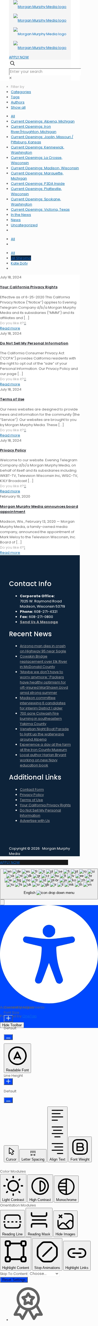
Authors (17, 102)
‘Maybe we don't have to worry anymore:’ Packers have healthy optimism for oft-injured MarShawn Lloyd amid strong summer (44, 682)
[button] (2, 902)
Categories (21, 91)
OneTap (29, 1016)
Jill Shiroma (21, 258)
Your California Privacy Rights (28, 287)
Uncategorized (24, 225)
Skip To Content (14, 1273)
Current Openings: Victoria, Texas (40, 209)
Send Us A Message (39, 622)
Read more (10, 328)
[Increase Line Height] (8, 1081)
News (16, 219)
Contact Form (32, 789)
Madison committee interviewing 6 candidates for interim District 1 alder (43, 703)
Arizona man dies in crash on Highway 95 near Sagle (43, 648)
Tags (15, 97)
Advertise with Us (35, 820)
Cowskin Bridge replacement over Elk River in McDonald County (43, 661)
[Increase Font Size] (8, 1018)
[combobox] (49, 884)
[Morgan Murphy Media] (39, 27)
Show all (18, 107)
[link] (10, 78)
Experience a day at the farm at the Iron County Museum (45, 747)
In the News (21, 214)
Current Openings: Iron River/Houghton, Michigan (33, 129)
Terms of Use (12, 399)
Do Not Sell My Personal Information (34, 343)
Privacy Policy (13, 450)
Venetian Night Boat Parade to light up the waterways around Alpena (44, 734)
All (13, 116)
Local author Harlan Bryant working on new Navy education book (43, 760)
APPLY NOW (19, 57)
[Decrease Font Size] (8, 1037)
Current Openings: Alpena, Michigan (43, 121)
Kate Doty (19, 263)
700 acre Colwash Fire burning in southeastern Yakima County (41, 718)
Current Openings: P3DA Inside (38, 183)
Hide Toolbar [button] (12, 1025)
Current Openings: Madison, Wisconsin (45, 168)
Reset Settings (14, 1280)
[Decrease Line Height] (8, 1100)
